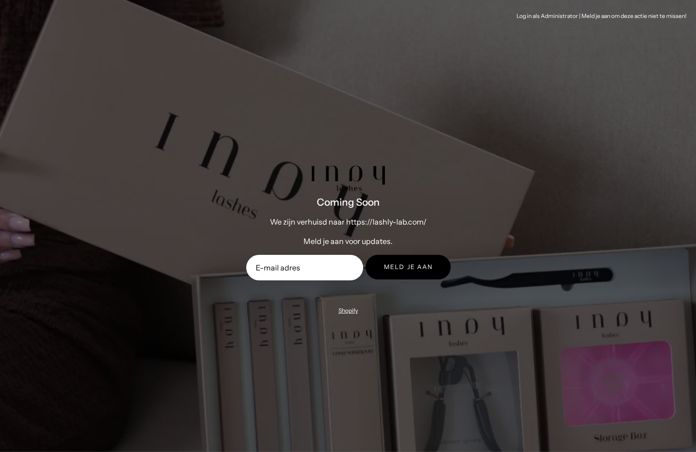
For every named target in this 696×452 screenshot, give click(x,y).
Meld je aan (408, 266)
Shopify (348, 310)
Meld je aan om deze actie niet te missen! (634, 15)
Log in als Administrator (547, 15)
